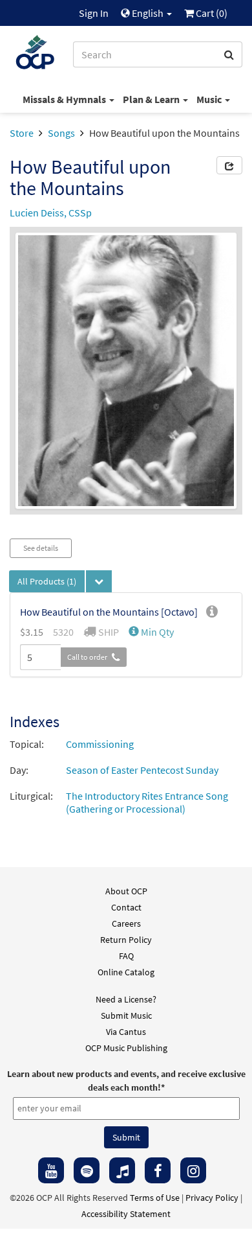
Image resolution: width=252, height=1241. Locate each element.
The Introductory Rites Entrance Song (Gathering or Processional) (147, 802)
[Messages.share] (229, 165)
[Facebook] (158, 1170)
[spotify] (87, 1170)
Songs (61, 132)
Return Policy (126, 939)
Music (210, 99)
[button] (151, 631)
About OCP (126, 891)
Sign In (94, 12)
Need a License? (126, 999)
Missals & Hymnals (65, 99)
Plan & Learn (152, 99)
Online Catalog (126, 972)
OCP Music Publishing (126, 1048)
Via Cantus (126, 1032)
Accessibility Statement (126, 1214)
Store (22, 132)
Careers (126, 923)
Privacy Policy (211, 1197)
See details (40, 548)
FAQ (126, 956)
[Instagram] (193, 1170)
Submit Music (126, 1015)
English (147, 12)
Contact (126, 907)
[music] (122, 1170)
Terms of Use (155, 1197)
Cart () (210, 12)
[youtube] (51, 1170)
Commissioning (100, 743)
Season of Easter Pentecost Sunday (142, 769)
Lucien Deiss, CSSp (51, 212)
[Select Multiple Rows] (99, 581)
